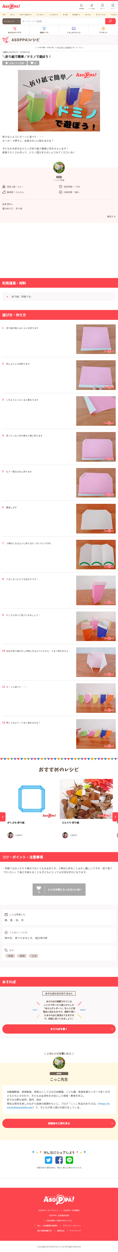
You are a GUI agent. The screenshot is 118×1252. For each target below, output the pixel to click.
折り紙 (65, 14)
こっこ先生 (59, 1079)
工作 (3, 14)
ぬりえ (12, 14)
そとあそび (40, 14)
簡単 (22, 956)
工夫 (34, 956)
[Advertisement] (59, 251)
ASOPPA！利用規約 (64, 47)
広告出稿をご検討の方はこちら (59, 1220)
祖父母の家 (41, 938)
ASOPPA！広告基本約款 (59, 1215)
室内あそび (7, 208)
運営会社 (61, 1231)
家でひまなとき (23, 938)
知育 (10, 956)
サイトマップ (75, 1231)
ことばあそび (53, 14)
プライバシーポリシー (72, 1225)
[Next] (115, 817)
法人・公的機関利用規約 (47, 1225)
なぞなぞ (88, 14)
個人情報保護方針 (44, 1231)
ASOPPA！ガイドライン (48, 1210)
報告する (111, 216)
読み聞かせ (76, 14)
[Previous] (3, 817)
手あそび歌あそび (26, 14)
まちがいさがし (101, 14)
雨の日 (8, 938)
